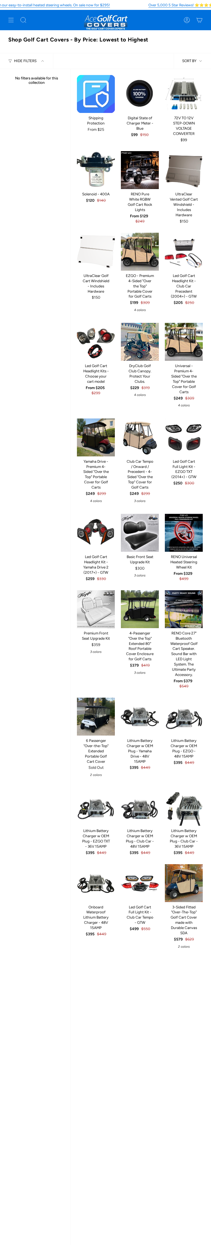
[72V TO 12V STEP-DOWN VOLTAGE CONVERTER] (184, 94)
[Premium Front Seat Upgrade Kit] (96, 609)
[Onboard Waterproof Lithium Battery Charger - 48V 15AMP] (96, 883)
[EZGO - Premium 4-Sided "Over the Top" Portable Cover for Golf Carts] (140, 252)
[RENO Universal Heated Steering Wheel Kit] (184, 533)
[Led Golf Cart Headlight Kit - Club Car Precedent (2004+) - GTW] (184, 252)
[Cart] (199, 20)
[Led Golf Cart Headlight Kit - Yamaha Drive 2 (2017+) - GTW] (96, 533)
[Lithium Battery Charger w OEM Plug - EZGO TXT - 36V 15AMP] (96, 807)
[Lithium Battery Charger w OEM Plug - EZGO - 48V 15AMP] (184, 717)
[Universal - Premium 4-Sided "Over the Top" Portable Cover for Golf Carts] (184, 342)
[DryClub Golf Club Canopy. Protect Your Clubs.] (140, 342)
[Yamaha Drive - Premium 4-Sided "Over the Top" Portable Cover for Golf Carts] (96, 437)
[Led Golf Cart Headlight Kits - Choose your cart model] (96, 342)
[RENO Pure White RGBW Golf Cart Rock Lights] (140, 170)
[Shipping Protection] (96, 94)
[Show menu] (10, 20)
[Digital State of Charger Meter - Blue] (140, 94)
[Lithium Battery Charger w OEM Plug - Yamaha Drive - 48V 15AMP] (140, 717)
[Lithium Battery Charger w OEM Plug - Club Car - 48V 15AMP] (140, 807)
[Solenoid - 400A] (96, 170)
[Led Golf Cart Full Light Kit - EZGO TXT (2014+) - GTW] (184, 437)
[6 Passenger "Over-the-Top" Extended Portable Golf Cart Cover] (96, 717)
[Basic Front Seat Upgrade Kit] (140, 533)
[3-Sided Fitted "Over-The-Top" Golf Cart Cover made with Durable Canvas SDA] (184, 883)
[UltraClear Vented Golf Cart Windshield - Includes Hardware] (184, 170)
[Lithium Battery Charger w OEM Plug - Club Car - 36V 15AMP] (184, 807)
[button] (23, 20)
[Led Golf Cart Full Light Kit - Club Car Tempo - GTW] (140, 883)
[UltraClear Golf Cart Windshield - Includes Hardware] (96, 252)
